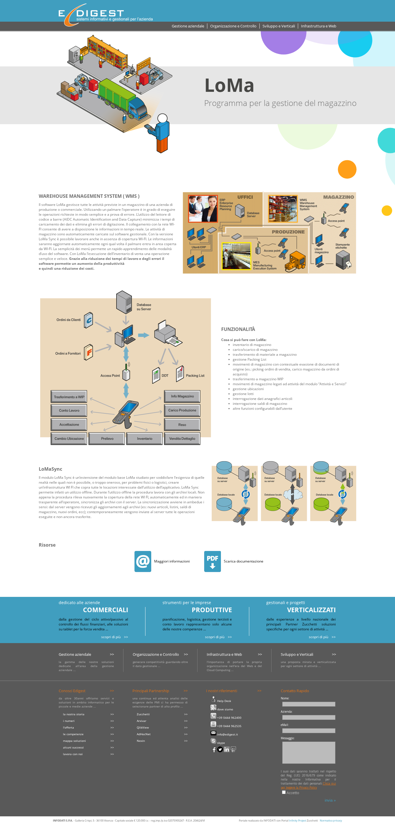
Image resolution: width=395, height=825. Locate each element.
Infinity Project (297, 820)
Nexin (141, 741)
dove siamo (224, 709)
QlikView (143, 727)
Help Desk (223, 701)
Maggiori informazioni (172, 561)
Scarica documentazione (243, 561)
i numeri (69, 721)
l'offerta (68, 727)
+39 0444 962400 (228, 718)
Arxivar (141, 721)
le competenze (73, 734)
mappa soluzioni (74, 741)
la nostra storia (73, 714)
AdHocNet (144, 734)
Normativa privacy (331, 820)
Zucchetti (143, 714)
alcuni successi (73, 747)
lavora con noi (73, 754)
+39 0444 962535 (228, 726)
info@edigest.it (227, 734)
